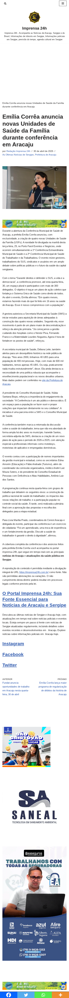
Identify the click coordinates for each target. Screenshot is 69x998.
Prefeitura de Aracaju (45, 155)
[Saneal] (34, 838)
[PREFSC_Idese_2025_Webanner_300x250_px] (26, 766)
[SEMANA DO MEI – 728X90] (34, 227)
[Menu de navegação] (63, 3)
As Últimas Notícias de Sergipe (18, 155)
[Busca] (5, 3)
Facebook (13, 654)
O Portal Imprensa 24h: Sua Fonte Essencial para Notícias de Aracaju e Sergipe (34, 599)
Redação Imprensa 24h (18, 151)
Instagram (13, 643)
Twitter (9, 665)
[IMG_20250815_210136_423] (34, 959)
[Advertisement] (34, 67)
